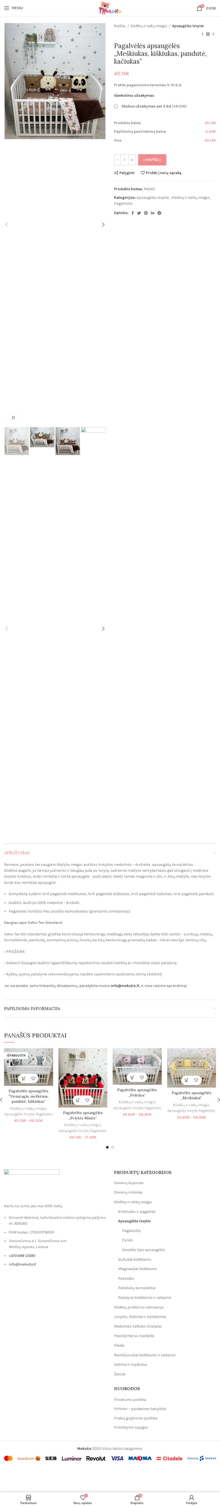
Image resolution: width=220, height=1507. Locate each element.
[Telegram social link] (159, 213)
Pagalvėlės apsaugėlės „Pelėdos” (137, 1092)
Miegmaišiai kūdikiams (137, 1269)
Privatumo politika (130, 1399)
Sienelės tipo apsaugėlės (143, 1250)
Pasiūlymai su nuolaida (134, 1335)
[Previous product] (202, 34)
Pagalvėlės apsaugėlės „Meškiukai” (191, 1095)
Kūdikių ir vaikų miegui (149, 26)
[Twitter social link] (138, 213)
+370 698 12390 (22, 1255)
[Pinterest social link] (145, 213)
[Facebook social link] (132, 213)
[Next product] (213, 34)
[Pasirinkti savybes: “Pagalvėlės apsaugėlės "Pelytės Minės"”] (78, 1100)
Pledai (119, 1345)
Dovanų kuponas (129, 1183)
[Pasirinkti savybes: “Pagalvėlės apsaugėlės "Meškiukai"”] (187, 1080)
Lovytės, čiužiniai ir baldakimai (140, 1316)
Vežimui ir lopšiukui (130, 1364)
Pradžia (120, 26)
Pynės (127, 1240)
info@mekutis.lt (125, 985)
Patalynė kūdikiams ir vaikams (144, 1297)
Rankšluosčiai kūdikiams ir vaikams (145, 1355)
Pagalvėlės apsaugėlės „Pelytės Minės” (83, 1115)
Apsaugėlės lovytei (188, 26)
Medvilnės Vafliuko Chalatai (138, 1326)
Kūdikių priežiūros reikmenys (139, 1307)
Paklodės (126, 1278)
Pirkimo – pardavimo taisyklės (140, 1409)
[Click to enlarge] (13, 417)
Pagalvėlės (123, 203)
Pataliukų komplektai (136, 1288)
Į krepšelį (152, 160)
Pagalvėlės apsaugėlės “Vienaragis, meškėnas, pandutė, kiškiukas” (28, 1096)
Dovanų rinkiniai (128, 1192)
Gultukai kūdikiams (134, 1259)
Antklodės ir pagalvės (137, 1211)
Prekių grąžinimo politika (135, 1418)
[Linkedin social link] (152, 213)
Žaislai (119, 1374)
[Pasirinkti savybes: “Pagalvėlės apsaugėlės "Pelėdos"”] (132, 1077)
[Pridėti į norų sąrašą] (33, 1078)
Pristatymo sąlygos (131, 1427)
